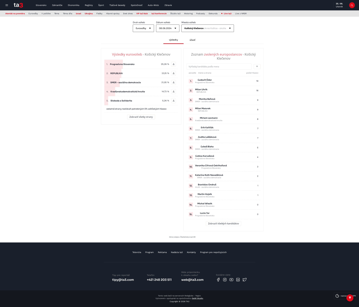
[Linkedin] (238, 279)
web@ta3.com (192, 280)
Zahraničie (57, 5)
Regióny (89, 5)
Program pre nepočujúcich (213, 252)
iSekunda (213, 13)
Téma (56, 13)
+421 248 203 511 (159, 280)
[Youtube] (231, 279)
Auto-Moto (153, 5)
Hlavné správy (112, 13)
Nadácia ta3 (177, 252)
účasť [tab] (192, 40)
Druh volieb (139, 22)
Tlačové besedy (117, 5)
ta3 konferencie (159, 13)
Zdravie (168, 5)
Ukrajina (89, 13)
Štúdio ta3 (175, 13)
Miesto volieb (188, 22)
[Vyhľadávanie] (352, 5)
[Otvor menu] (6, 5)
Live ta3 (227, 13)
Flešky (99, 13)
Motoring (188, 13)
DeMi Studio (197, 298)
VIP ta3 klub (142, 13)
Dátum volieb (163, 22)
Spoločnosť (136, 5)
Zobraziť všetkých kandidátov (223, 223)
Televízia (136, 252)
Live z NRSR (241, 13)
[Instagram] (225, 279)
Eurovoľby (33, 13)
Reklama (162, 252)
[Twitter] (244, 279)
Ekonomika (73, 5)
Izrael (78, 13)
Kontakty (191, 252)
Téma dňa (67, 13)
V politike (46, 13)
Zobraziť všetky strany (141, 116)
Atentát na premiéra (15, 13)
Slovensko (41, 5)
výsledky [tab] (173, 39)
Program (149, 252)
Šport (101, 5)
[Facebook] (218, 279)
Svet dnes (128, 13)
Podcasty (200, 13)
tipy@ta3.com (123, 280)
